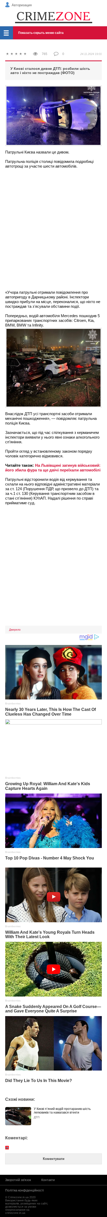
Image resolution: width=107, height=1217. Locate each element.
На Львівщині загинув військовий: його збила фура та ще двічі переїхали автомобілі (53, 467)
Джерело (15, 629)
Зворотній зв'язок (18, 1180)
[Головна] (53, 17)
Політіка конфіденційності (24, 1190)
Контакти (48, 1180)
